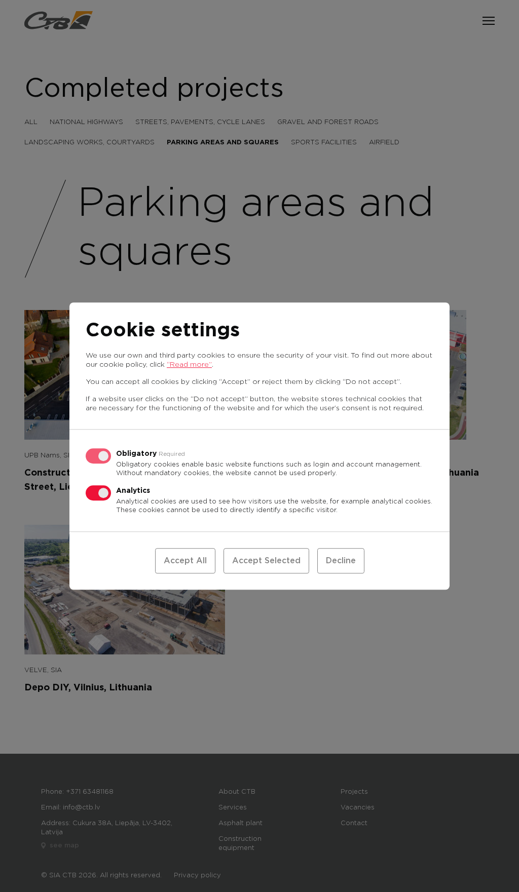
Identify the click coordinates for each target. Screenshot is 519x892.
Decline (341, 561)
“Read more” (189, 364)
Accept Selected (266, 561)
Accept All (185, 561)
